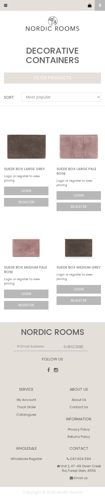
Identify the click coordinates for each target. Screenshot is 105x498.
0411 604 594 (80, 458)
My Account (26, 399)
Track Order (26, 407)
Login (26, 190)
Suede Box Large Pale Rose (76, 171)
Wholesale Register (26, 458)
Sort (9, 97)
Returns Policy (79, 436)
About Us (79, 399)
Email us (80, 478)
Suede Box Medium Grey (79, 267)
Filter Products (52, 78)
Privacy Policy (79, 429)
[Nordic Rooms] (52, 24)
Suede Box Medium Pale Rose (25, 269)
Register (26, 202)
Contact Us (78, 407)
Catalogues (26, 414)
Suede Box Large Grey (24, 168)
